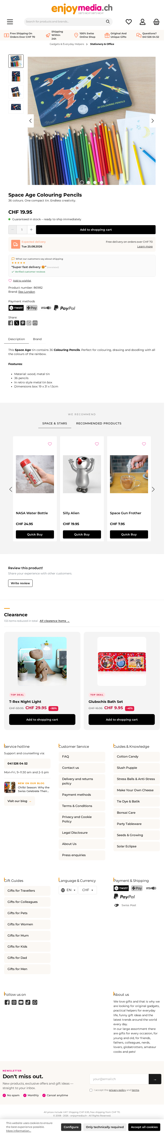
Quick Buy (35, 534)
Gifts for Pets (17, 913)
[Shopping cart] (155, 22)
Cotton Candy (127, 756)
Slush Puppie (127, 768)
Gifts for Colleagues (23, 902)
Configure (71, 1127)
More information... (18, 1130)
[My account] (142, 22)
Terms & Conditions (77, 806)
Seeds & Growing (130, 835)
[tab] (16, 339)
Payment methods (76, 795)
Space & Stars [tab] (54, 423)
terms (135, 1090)
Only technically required (105, 1127)
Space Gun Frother (125, 513)
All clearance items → (55, 620)
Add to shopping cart (96, 229)
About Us (69, 844)
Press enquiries (74, 855)
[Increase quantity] (31, 229)
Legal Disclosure (75, 833)
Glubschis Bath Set (106, 701)
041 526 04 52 (17, 763)
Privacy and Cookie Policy (77, 819)
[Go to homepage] (82, 9)
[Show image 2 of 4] (88, 182)
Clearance (15, 614)
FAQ (65, 756)
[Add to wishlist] (50, 444)
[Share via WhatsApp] (29, 322)
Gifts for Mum (18, 935)
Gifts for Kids (17, 946)
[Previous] (31, 120)
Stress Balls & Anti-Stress (136, 779)
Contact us (70, 768)
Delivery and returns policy (77, 781)
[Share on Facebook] (11, 322)
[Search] (108, 22)
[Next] (152, 120)
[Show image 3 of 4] (95, 182)
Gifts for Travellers (21, 890)
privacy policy (117, 1090)
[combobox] (64, 22)
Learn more (145, 246)
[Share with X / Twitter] (17, 322)
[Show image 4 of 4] (101, 182)
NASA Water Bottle (32, 513)
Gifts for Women (20, 924)
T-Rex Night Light (25, 701)
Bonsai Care (126, 813)
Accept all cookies (144, 1127)
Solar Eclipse (126, 846)
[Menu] (10, 22)
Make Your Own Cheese (135, 790)
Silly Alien (71, 513)
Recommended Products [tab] (99, 423)
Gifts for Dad (17, 958)
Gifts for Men (17, 969)
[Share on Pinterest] (23, 322)
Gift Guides (13, 880)
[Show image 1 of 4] (82, 182)
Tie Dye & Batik (128, 801)
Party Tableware (129, 824)
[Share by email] (35, 322)
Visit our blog (17, 801)
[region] (82, 121)
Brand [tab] (37, 339)
